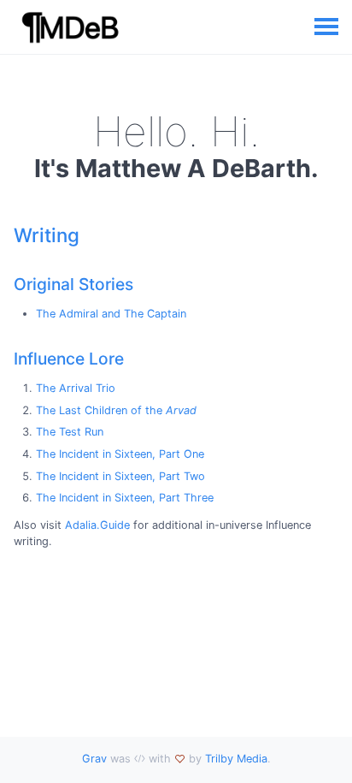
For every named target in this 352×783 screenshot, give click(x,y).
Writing (46, 234)
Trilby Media (236, 758)
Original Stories (73, 284)
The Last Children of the (116, 410)
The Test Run (69, 431)
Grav (94, 758)
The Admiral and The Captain (111, 313)
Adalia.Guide (97, 525)
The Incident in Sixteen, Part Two (120, 476)
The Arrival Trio (75, 388)
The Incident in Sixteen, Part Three (125, 497)
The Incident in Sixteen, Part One (120, 454)
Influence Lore (69, 358)
